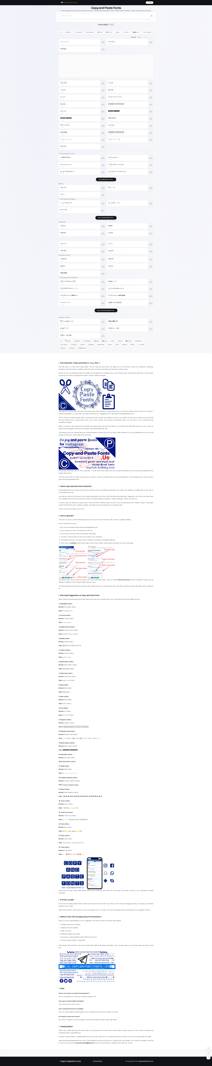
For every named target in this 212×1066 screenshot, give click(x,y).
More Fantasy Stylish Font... (106, 310)
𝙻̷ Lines (117, 344)
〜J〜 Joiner (141, 344)
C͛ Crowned (73, 344)
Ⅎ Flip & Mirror (147, 32)
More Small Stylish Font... (106, 217)
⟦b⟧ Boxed (62, 348)
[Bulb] (208, 1048)
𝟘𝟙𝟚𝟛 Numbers (90, 32)
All (61, 32)
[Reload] (208, 1053)
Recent (69, 32)
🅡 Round (100, 32)
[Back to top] (208, 1057)
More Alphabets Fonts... (106, 179)
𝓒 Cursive (82, 344)
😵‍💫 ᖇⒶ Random (82, 348)
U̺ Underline (91, 344)
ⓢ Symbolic (72, 348)
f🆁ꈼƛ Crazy (136, 32)
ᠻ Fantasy (126, 32)
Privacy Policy (97, 1061)
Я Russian (124, 344)
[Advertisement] (106, 66)
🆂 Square (109, 32)
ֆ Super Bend (100, 344)
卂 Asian (109, 344)
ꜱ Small (118, 32)
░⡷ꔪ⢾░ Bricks (63, 344)
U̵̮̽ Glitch (132, 344)
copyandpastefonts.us (145, 1061)
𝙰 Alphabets (78, 32)
